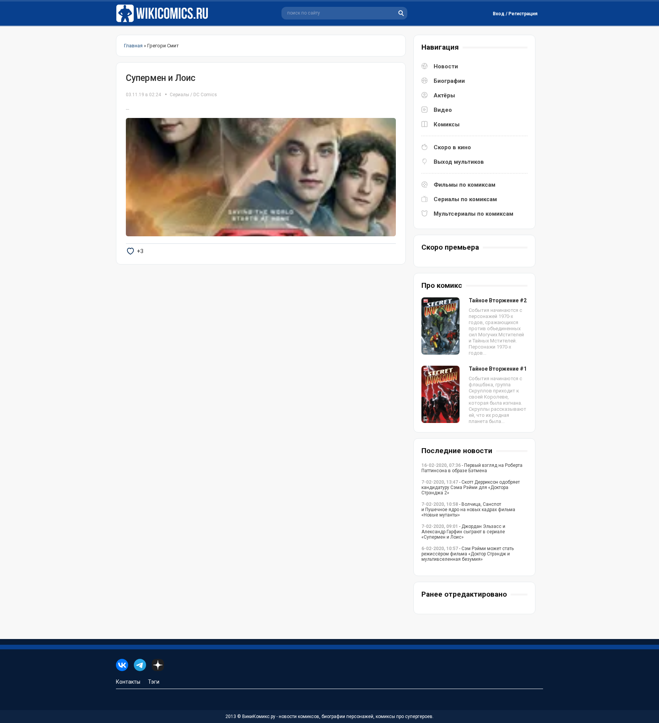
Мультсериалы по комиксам (473, 213)
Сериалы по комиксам (465, 199)
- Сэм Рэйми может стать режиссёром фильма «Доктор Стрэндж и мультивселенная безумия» (467, 554)
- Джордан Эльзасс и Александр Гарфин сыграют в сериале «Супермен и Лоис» (463, 532)
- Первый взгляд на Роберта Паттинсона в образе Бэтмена (471, 468)
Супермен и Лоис (160, 78)
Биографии (449, 80)
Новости (446, 66)
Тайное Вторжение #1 (498, 369)
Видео (443, 110)
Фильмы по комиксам (464, 184)
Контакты (128, 682)
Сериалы (179, 94)
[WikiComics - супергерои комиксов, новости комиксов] (163, 14)
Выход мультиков (459, 161)
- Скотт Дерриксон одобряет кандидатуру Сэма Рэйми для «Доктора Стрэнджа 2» (470, 487)
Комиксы (447, 124)
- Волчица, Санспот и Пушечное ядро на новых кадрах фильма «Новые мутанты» (468, 510)
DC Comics (205, 94)
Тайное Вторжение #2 (498, 300)
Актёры (444, 95)
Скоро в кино (452, 147)
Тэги (153, 682)
